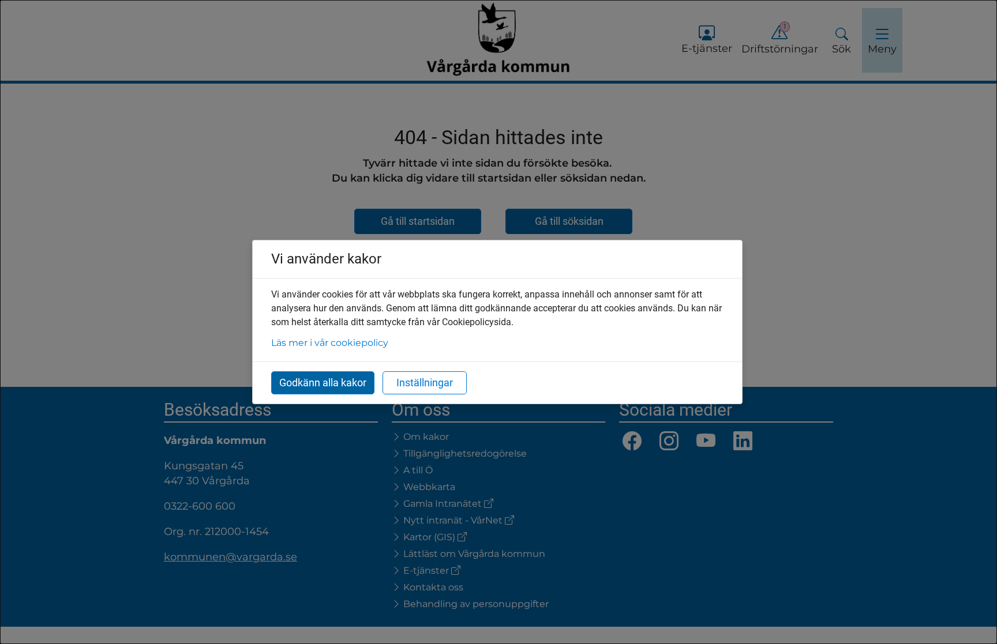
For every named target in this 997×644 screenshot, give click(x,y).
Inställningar (424, 382)
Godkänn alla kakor (322, 382)
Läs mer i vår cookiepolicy (329, 342)
